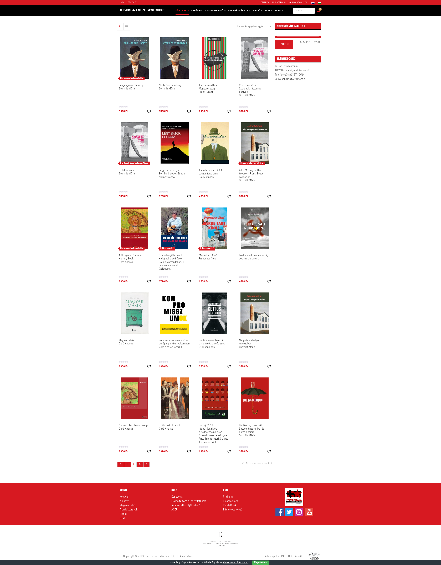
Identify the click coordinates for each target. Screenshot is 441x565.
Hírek (123, 518)
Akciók (123, 514)
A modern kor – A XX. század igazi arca (211, 173)
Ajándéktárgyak (128, 510)
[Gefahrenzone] (134, 143)
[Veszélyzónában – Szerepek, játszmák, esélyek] (254, 58)
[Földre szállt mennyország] (255, 228)
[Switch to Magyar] (318, 3)
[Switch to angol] (313, 3)
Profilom (228, 497)
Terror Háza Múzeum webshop (141, 10)
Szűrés (284, 44)
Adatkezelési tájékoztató (185, 505)
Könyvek (124, 497)
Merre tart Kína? (208, 257)
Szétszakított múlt (169, 427)
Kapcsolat (177, 497)
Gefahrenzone (127, 172)
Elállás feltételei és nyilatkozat (189, 501)
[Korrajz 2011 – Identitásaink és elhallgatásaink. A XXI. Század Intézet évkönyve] (215, 398)
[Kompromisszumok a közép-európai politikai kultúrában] (174, 313)
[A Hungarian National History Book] (134, 228)
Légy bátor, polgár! (173, 173)
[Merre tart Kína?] (214, 228)
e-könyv (124, 501)
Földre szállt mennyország (254, 257)
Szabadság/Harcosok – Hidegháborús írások (172, 262)
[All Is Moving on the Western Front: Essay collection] (255, 143)
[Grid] (120, 26)
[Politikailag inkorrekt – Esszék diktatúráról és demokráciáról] (255, 398)
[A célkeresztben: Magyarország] (214, 58)
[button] (320, 10)
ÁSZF (174, 510)
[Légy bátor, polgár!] (175, 143)
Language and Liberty (131, 87)
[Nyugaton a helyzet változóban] (254, 313)
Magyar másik (126, 342)
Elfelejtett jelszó (232, 510)
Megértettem (260, 563)
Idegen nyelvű (127, 505)
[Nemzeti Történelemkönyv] (134, 398)
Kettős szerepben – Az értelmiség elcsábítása (212, 344)
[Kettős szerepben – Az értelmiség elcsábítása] (214, 313)
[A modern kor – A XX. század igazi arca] (215, 143)
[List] (126, 26)
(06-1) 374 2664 (129, 3)
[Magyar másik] (134, 313)
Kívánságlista (230, 501)
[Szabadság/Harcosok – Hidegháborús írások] (174, 228)
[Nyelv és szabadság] (174, 58)
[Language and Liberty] (134, 58)
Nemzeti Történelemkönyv (134, 427)
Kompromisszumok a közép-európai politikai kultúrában (174, 344)
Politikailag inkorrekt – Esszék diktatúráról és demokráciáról (251, 430)
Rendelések (229, 505)
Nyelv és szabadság (170, 87)
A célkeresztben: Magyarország (208, 88)
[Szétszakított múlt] (175, 398)
